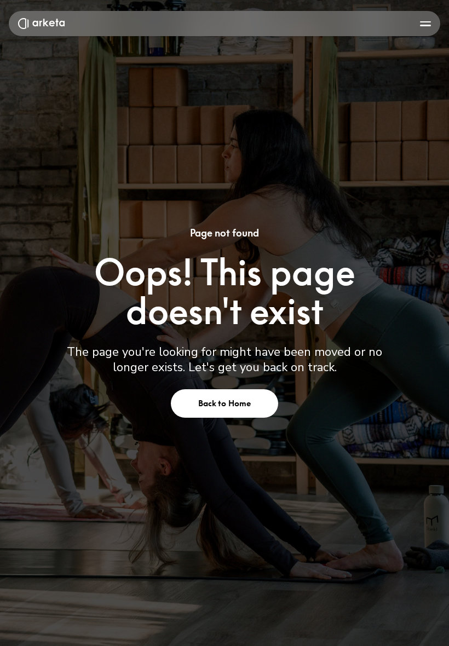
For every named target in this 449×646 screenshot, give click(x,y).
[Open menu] (425, 23)
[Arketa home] (41, 23)
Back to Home (224, 403)
